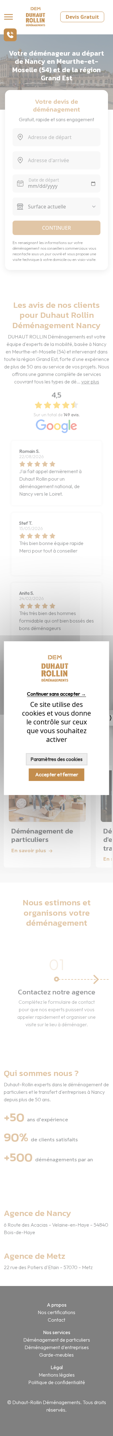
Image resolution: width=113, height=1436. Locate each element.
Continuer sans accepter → (56, 694)
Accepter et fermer (56, 774)
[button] (10, 34)
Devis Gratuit (82, 16)
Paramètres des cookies (56, 759)
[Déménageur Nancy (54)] (56, 682)
